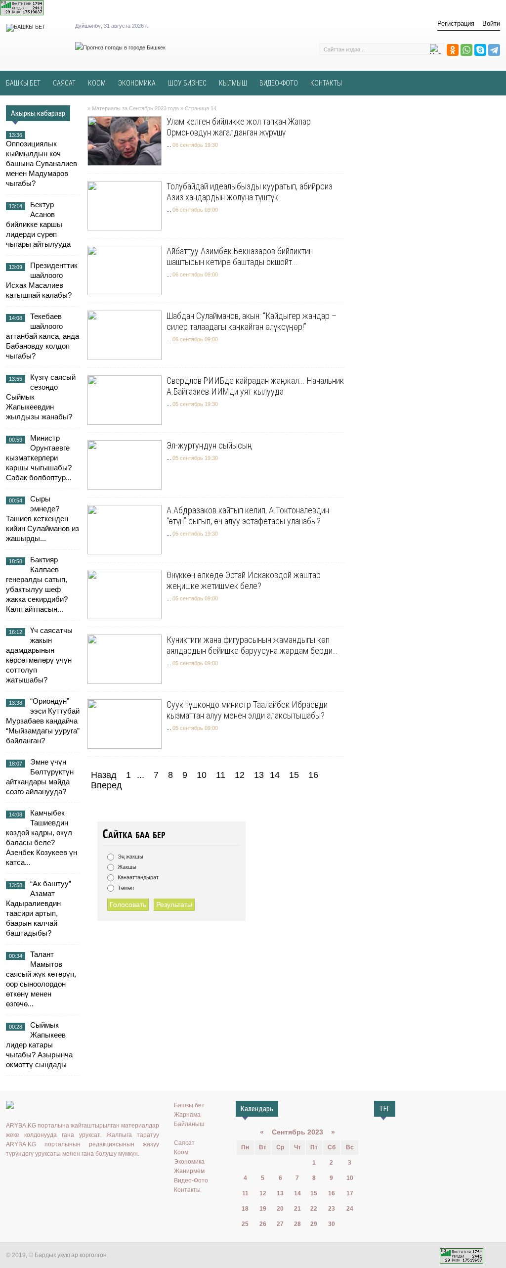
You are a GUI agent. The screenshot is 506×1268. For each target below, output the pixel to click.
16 (313, 775)
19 (262, 1208)
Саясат (184, 1142)
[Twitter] (40, 1174)
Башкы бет (189, 1105)
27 (280, 1224)
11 (220, 775)
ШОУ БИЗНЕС (187, 83)
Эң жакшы (129, 857)
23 (331, 1208)
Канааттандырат (137, 877)
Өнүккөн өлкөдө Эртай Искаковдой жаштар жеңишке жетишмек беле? (244, 580)
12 (240, 775)
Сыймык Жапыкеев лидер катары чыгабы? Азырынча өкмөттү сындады (39, 1045)
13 (259, 775)
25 (245, 1224)
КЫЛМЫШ (233, 83)
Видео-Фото (191, 1180)
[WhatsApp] (466, 50)
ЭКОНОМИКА (137, 83)
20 (280, 1208)
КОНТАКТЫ (326, 83)
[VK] (12, 1174)
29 (313, 1224)
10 (202, 775)
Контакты (187, 1189)
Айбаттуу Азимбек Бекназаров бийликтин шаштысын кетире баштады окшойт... (240, 256)
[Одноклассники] (453, 50)
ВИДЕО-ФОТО (278, 83)
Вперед (106, 785)
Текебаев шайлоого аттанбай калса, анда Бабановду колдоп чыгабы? (42, 336)
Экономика (189, 1161)
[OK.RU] (26, 1174)
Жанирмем (189, 1171)
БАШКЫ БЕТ (23, 83)
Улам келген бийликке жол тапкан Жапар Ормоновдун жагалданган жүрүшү (239, 126)
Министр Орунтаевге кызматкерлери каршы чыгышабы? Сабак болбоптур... (39, 458)
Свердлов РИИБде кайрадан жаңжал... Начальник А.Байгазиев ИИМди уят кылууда (255, 386)
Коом (181, 1152)
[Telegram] (494, 50)
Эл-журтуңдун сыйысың (209, 445)
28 (297, 1224)
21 (297, 1208)
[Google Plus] (69, 1174)
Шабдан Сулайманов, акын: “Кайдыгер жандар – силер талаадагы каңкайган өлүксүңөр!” (252, 321)
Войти (491, 23)
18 (245, 1208)
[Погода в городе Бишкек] (120, 47)
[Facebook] (55, 1174)
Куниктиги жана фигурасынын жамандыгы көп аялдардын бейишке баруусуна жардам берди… (252, 645)
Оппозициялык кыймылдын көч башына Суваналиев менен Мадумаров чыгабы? (41, 163)
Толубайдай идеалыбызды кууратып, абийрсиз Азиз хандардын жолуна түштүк (250, 191)
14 (297, 1193)
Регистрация (455, 23)
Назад (104, 775)
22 (313, 1208)
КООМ (97, 83)
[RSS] (83, 1174)
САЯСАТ (64, 83)
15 (294, 775)
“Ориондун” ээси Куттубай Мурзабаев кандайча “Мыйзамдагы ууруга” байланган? (43, 721)
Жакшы (126, 867)
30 (331, 1224)
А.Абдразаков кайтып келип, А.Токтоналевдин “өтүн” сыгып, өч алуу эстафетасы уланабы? (248, 515)
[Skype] (480, 50)
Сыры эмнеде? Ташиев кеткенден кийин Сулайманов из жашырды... (42, 519)
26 (262, 1224)
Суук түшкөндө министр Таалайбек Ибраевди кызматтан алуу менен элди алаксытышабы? (247, 710)
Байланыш (189, 1124)
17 (349, 1193)
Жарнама (187, 1114)
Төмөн (125, 888)
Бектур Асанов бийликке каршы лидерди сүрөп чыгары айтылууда (38, 224)
